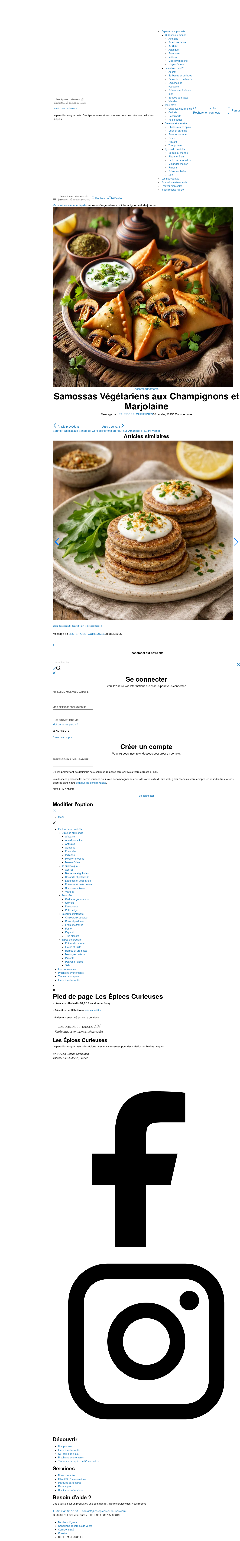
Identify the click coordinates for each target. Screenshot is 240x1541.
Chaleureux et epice (179, 127)
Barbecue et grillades (180, 75)
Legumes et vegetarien (175, 84)
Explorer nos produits (173, 31)
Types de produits (175, 149)
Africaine (173, 38)
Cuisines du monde (175, 35)
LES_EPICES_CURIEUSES (135, 414)
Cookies (62, 1533)
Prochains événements (174, 182)
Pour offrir (170, 105)
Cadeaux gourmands (180, 108)
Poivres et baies (177, 171)
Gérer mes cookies (70, 1537)
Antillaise (173, 46)
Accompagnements (146, 389)
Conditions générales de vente (75, 1526)
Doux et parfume (177, 130)
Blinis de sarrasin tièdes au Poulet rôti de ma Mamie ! (77, 625)
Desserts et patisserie (180, 79)
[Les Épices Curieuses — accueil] (79, 1029)
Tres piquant (175, 145)
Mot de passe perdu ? (65, 724)
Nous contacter (66, 1475)
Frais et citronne (177, 134)
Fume (171, 138)
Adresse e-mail (71, 691)
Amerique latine (177, 42)
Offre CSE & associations (72, 1479)
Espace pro (64, 1486)
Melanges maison (178, 163)
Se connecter (61, 731)
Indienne (173, 57)
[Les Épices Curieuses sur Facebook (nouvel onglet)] (146, 1246)
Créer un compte (63, 789)
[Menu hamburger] (55, 198)
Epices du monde (178, 152)
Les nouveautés (170, 178)
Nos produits (65, 1446)
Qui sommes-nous (68, 1453)
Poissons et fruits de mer (79, 884)
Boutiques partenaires (70, 1490)
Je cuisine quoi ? (174, 68)
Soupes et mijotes (178, 97)
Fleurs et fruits (176, 156)
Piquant (172, 141)
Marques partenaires (69, 1482)
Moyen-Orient (176, 64)
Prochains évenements (71, 1457)
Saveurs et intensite (176, 123)
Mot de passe (69, 707)
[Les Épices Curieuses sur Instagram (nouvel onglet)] (146, 1434)
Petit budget (175, 119)
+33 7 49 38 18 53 (65, 1511)
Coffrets (172, 112)
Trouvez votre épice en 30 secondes (78, 1461)
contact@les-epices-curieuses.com (102, 1511)
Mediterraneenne (178, 60)
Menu (61, 817)
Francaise (174, 53)
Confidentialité (66, 1529)
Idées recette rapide (172, 189)
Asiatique (173, 49)
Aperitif (172, 71)
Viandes (172, 101)
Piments (172, 167)
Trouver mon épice (171, 186)
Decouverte (174, 116)
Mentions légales (67, 1522)
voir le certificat (93, 1010)
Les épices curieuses (65, 108)
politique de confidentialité (91, 782)
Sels (170, 175)
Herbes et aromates (179, 160)
